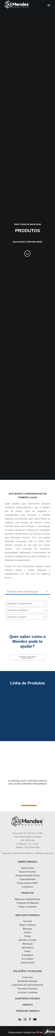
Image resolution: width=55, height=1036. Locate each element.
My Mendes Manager (28, 981)
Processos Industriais (27, 989)
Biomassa (27, 929)
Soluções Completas (27, 992)
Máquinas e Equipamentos (27, 899)
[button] (49, 5)
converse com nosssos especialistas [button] (27, 657)
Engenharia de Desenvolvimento (27, 985)
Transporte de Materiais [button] (27, 730)
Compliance (27, 887)
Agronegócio (27, 947)
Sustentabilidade (27, 879)
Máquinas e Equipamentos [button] (27, 704)
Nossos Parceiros (27, 872)
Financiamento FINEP (27, 883)
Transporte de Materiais (27, 903)
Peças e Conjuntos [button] (27, 757)
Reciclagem (27, 959)
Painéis (27, 932)
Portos (27, 951)
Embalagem (27, 955)
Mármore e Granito (27, 940)
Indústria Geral (27, 962)
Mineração (28, 944)
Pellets (27, 936)
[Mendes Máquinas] (17, 5)
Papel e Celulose (27, 925)
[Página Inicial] (27, 821)
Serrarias (27, 921)
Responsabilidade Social (28, 875)
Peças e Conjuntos (28, 907)
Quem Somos (27, 868)
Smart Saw (27, 977)
